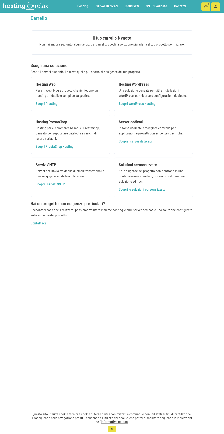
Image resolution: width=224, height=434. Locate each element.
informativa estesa (114, 421)
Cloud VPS (132, 6)
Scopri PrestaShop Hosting (55, 146)
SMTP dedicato (156, 6)
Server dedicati (107, 6)
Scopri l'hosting (46, 103)
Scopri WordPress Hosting (137, 103)
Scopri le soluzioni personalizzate (142, 189)
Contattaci (38, 223)
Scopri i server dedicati (135, 141)
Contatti (180, 6)
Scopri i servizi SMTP (50, 184)
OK (112, 429)
